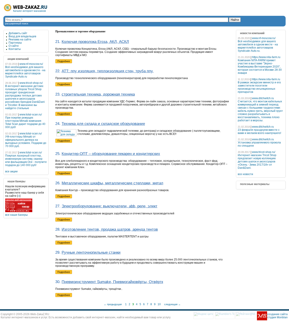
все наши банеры (16, 214)
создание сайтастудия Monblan (277, 316)
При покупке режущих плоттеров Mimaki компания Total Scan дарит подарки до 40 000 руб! (25, 122)
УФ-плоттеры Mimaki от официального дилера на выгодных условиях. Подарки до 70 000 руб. (25, 141)
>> (19, 196)
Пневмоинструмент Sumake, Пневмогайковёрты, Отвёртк (112, 282)
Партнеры (15, 42)
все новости (245, 174)
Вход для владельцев (22, 36)
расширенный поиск (16, 23)
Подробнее (63, 61)
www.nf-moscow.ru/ (31, 64)
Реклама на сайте (20, 39)
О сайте (14, 45)
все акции (11, 171)
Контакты (15, 49)
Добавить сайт (18, 33)
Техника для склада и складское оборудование (103, 124)
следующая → (172, 304)
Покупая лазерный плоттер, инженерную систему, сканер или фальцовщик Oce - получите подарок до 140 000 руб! (26, 160)
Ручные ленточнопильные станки (91, 252)
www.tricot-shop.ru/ (31, 82)
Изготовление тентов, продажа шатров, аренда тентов (110, 229)
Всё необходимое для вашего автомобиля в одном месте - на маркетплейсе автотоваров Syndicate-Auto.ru (25, 72)
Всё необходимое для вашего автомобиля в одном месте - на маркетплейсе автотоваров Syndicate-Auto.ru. (258, 46)
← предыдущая (113, 304)
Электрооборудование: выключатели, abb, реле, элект (109, 206)
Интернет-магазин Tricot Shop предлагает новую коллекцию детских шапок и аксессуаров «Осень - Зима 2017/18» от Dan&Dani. (257, 161)
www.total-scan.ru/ (30, 114)
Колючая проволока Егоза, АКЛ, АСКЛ (95, 42)
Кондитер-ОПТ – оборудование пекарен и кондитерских (111, 154)
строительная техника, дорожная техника (98, 94)
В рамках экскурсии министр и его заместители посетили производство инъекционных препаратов (259, 87)
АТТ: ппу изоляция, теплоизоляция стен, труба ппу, (108, 71)
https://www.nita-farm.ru (266, 57)
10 (159, 304)
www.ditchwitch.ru (263, 98)
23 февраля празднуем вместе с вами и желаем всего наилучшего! (259, 131)
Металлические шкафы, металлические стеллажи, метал (112, 183)
